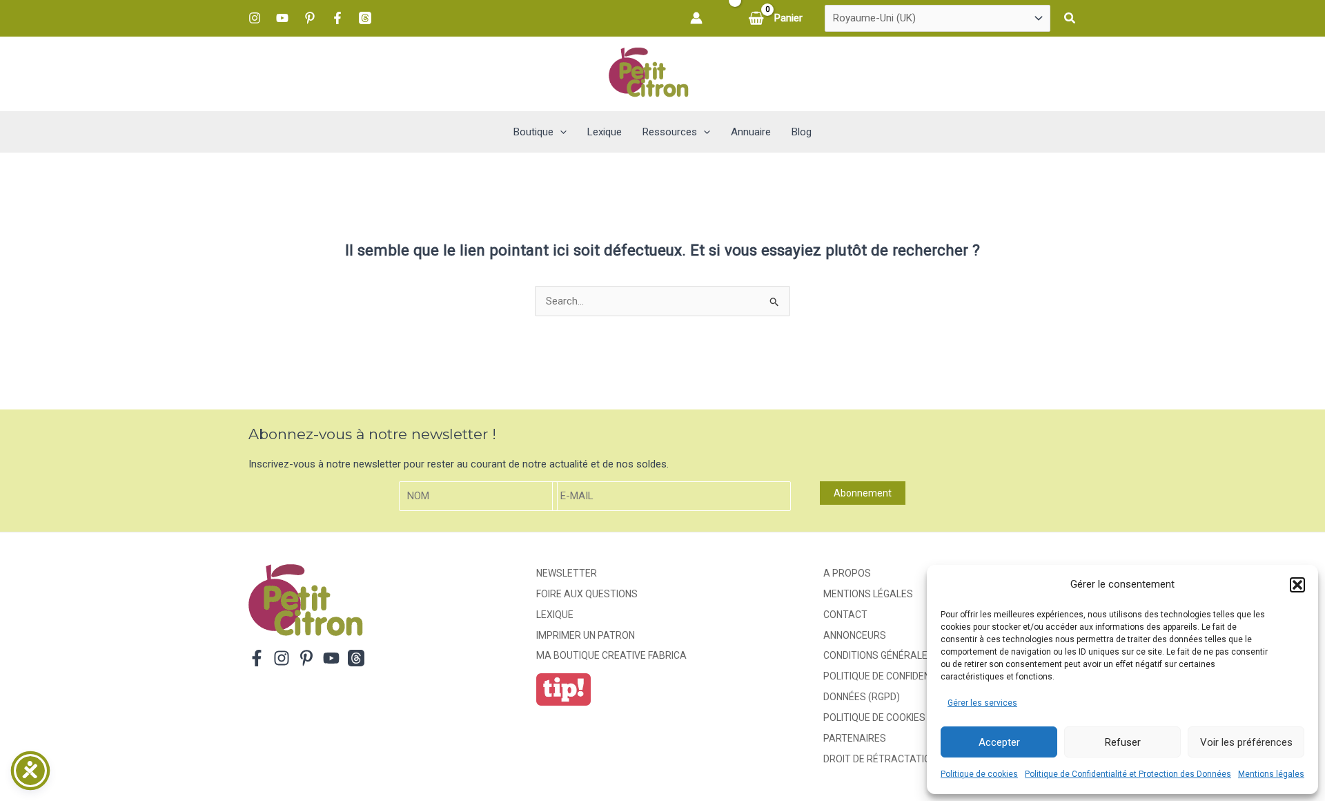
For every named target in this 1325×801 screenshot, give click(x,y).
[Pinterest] (310, 18)
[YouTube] (282, 18)
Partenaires (854, 738)
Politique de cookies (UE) (884, 717)
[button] (1297, 585)
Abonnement (863, 493)
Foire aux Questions (587, 593)
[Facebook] (337, 18)
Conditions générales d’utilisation (911, 655)
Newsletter (566, 573)
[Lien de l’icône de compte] (696, 18)
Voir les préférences (1246, 742)
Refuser (1123, 742)
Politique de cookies (979, 774)
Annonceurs (854, 635)
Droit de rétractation (880, 758)
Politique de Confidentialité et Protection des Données (1128, 774)
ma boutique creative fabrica (611, 655)
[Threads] (365, 18)
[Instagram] (254, 18)
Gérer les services (982, 703)
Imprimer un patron (585, 635)
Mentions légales (1271, 774)
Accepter (999, 742)
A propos (847, 573)
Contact (845, 614)
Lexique (554, 614)
